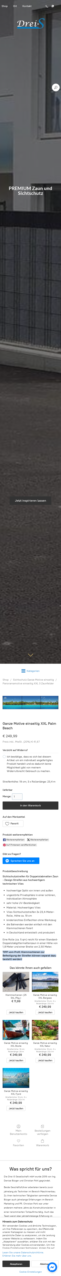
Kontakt (27, 6)
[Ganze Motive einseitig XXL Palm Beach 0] (30, 702)
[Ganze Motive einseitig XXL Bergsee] (45, 982)
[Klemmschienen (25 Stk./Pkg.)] (16, 982)
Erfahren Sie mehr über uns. (17, 1255)
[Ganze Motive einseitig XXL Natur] (45, 1030)
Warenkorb (42, 1145)
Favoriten (18, 1145)
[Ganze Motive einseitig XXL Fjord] (16, 1078)
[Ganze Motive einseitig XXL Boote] (16, 1030)
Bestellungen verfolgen (42, 1132)
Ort (15, 6)
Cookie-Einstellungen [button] (30, 1271)
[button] (13, 823)
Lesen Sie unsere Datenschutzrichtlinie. (23, 1252)
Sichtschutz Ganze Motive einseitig (33, 679)
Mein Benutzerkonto (18, 1132)
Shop (6, 679)
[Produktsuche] (56, 87)
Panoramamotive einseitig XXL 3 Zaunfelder (28, 683)
